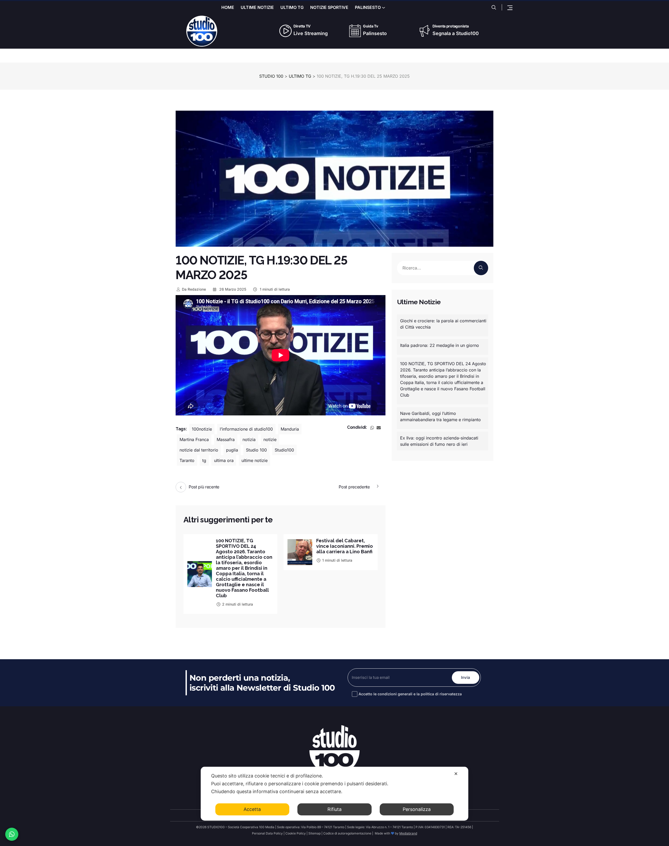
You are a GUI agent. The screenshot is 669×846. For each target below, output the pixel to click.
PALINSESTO (368, 7)
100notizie (202, 429)
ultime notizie (254, 460)
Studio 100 (256, 450)
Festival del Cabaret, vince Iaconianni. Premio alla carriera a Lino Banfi (344, 546)
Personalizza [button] (417, 809)
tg (204, 460)
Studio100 (284, 450)
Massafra (226, 439)
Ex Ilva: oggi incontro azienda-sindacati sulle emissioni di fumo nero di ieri (439, 441)
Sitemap (314, 833)
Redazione (194, 289)
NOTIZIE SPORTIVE (329, 7)
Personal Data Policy (267, 833)
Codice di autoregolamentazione (347, 833)
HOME (227, 7)
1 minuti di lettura (274, 289)
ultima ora (224, 460)
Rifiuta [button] (334, 809)
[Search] (481, 268)
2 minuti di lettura (237, 604)
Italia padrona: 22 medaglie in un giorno (439, 345)
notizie (269, 439)
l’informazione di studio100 (246, 429)
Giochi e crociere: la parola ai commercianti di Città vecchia (443, 324)
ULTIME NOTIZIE (257, 7)
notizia (249, 439)
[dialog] (334, 794)
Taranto (187, 460)
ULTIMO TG (292, 7)
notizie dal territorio (199, 450)
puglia (232, 450)
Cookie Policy (295, 833)
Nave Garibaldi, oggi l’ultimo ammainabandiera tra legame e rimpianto (440, 416)
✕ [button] (456, 773)
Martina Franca (194, 439)
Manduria (290, 429)
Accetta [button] (252, 809)
